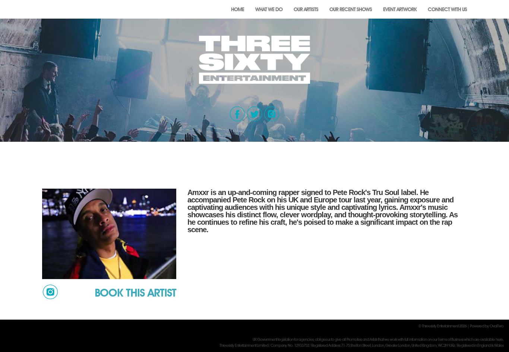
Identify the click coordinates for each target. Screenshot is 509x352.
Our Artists (306, 9)
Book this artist (135, 292)
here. (499, 339)
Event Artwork (400, 9)
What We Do (268, 9)
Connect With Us (447, 9)
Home (237, 9)
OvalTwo (496, 326)
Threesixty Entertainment (440, 326)
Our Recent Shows (350, 9)
